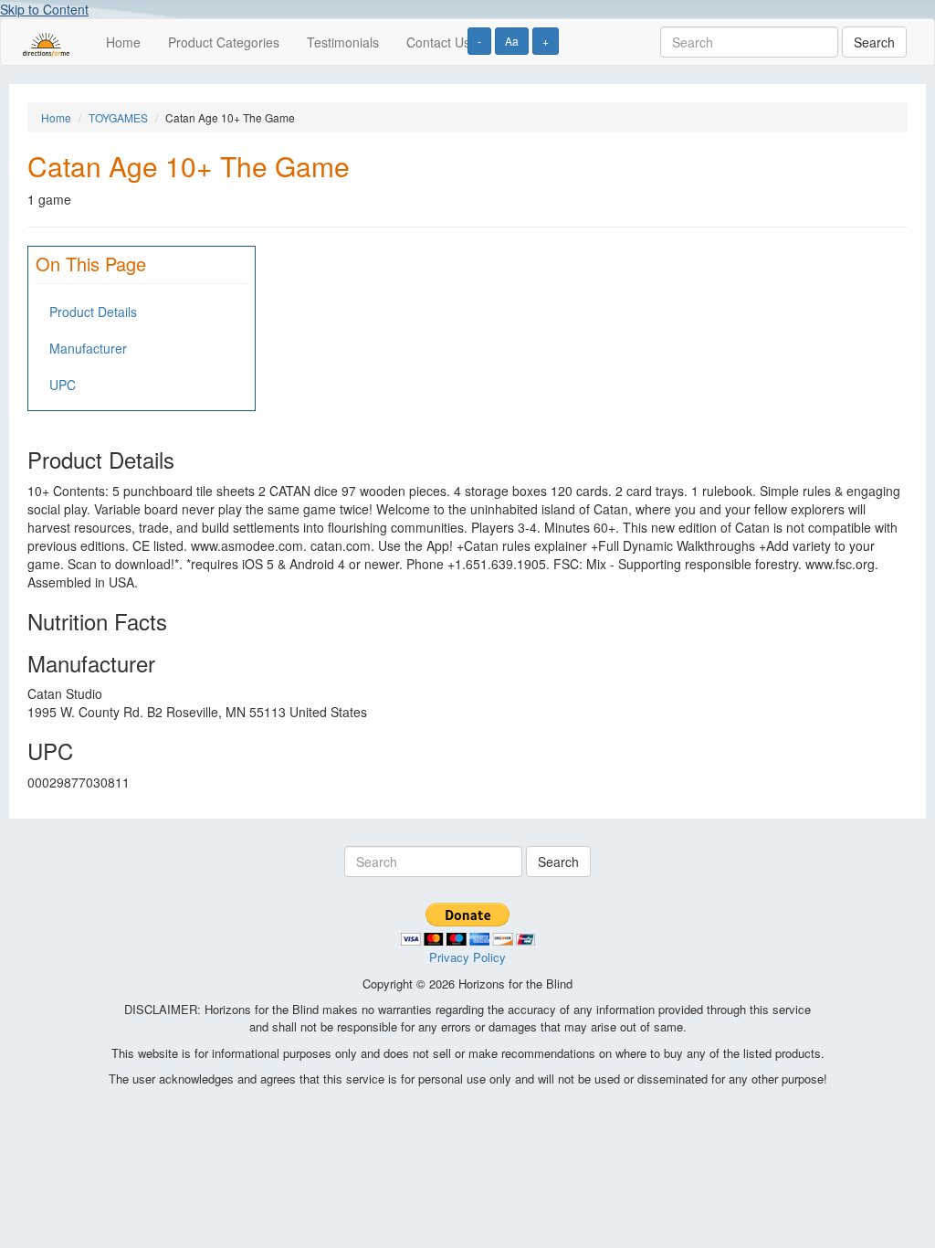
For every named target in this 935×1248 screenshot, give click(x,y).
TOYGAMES (118, 117)
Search (874, 42)
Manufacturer (88, 348)
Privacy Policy (467, 957)
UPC (62, 384)
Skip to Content (44, 9)
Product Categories (223, 42)
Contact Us (438, 42)
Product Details (93, 311)
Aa (512, 40)
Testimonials (343, 42)
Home (123, 42)
